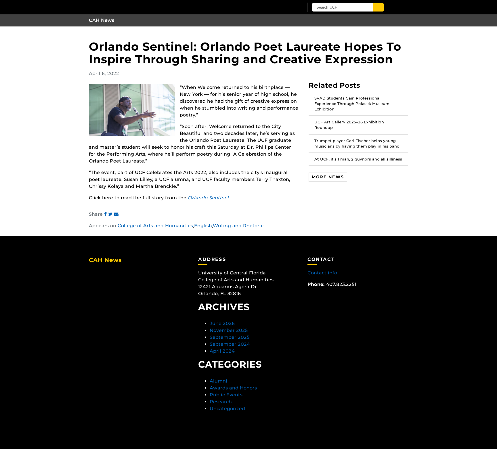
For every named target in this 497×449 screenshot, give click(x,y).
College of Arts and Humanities (155, 225)
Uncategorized (227, 408)
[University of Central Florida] (155, 7)
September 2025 (230, 337)
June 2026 (222, 323)
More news (328, 176)
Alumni (218, 381)
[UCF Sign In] (285, 7)
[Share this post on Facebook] (106, 214)
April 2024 (222, 351)
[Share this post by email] (116, 214)
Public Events (226, 395)
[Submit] (378, 7)
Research (221, 401)
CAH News (101, 20)
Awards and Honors (233, 388)
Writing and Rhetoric (238, 225)
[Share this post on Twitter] (111, 214)
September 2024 (230, 344)
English (203, 225)
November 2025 (229, 330)
